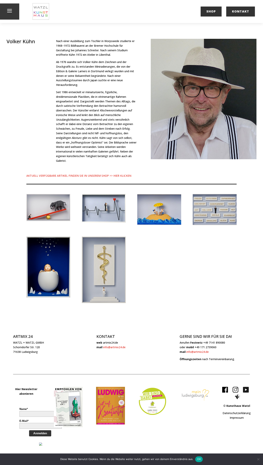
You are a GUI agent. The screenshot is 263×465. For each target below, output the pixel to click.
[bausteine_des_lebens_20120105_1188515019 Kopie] (215, 224)
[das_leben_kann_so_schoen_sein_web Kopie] (159, 224)
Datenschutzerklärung (237, 413)
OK (199, 459)
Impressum (237, 417)
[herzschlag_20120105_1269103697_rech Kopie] (104, 221)
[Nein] (258, 459)
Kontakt (240, 11)
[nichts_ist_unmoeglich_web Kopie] (48, 220)
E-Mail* (23, 420)
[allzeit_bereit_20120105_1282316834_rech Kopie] (104, 302)
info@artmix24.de (114, 347)
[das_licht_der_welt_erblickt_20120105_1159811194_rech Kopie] (48, 296)
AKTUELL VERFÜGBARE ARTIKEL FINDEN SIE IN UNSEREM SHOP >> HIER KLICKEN (78, 175)
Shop (211, 11)
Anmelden (40, 433)
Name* (23, 408)
